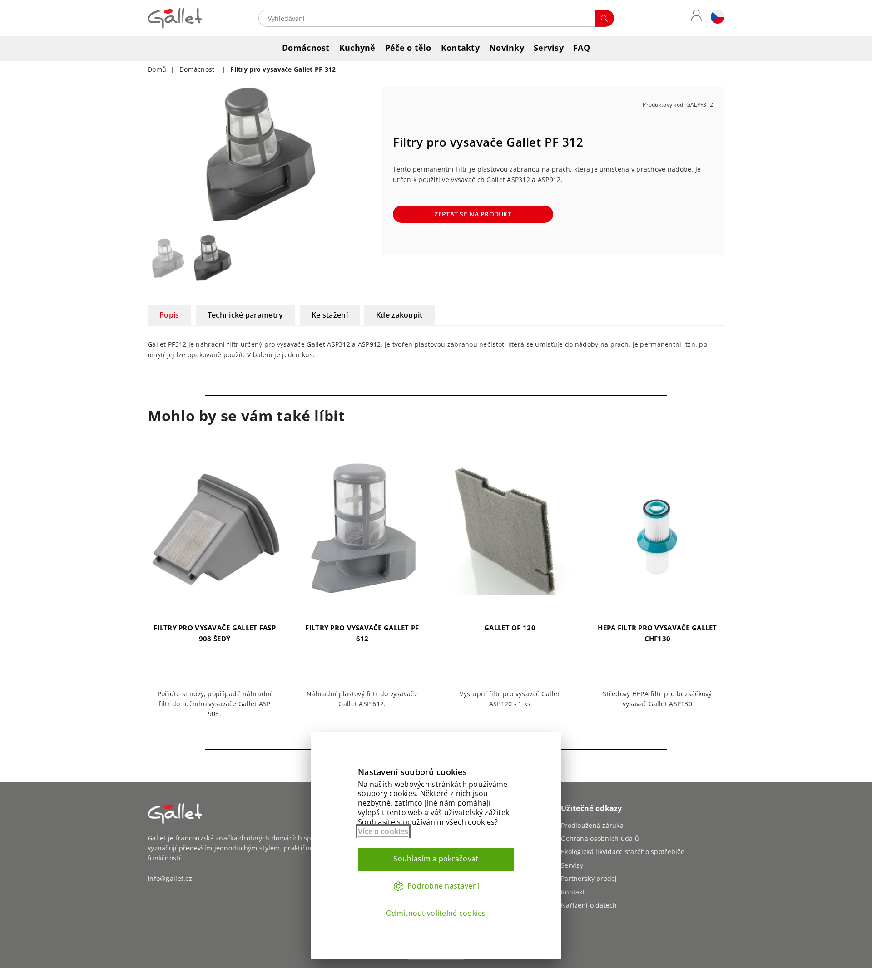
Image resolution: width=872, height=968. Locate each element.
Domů (157, 69)
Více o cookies (383, 831)
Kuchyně (357, 47)
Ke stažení (330, 315)
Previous (156, 155)
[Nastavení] (715, 18)
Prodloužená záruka (592, 825)
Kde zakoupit (399, 315)
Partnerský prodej (589, 878)
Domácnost (306, 47)
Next (362, 155)
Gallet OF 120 (509, 627)
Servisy (549, 47)
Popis (169, 315)
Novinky (506, 47)
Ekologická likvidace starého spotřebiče (622, 851)
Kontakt (573, 892)
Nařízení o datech (589, 905)
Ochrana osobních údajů (600, 838)
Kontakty (460, 47)
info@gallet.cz (170, 878)
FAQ (581, 47)
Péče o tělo (408, 47)
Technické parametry (245, 315)
